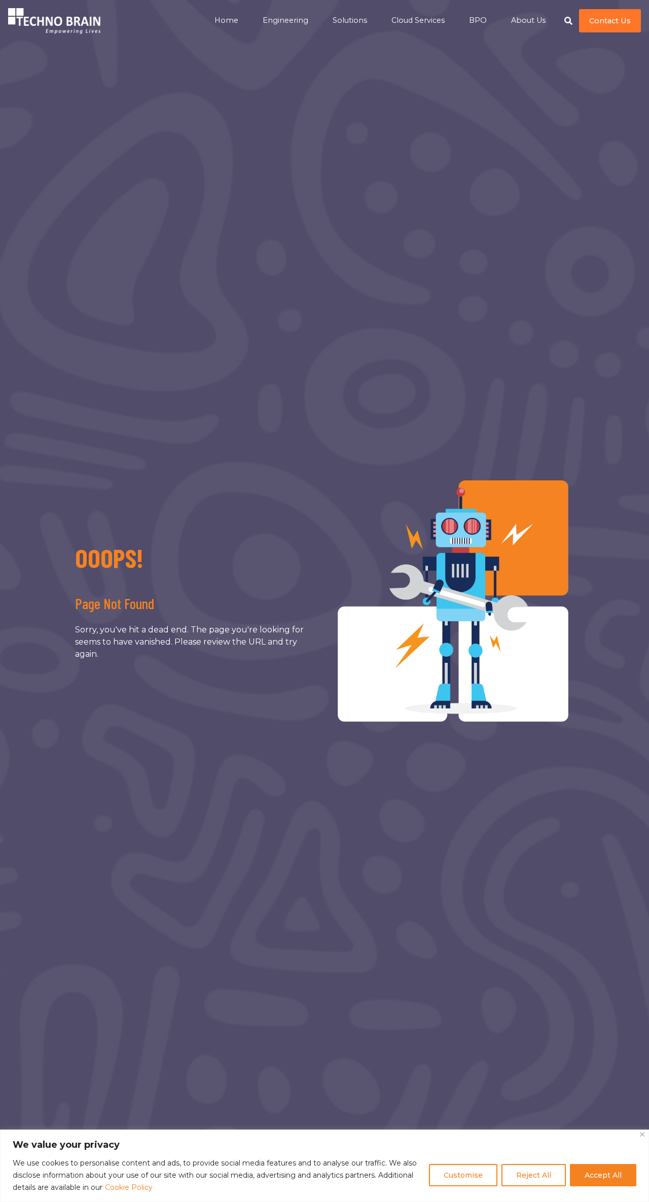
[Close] (642, 1134)
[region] (324, 1166)
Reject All (533, 1175)
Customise (463, 1175)
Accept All (603, 1175)
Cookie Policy (129, 1187)
